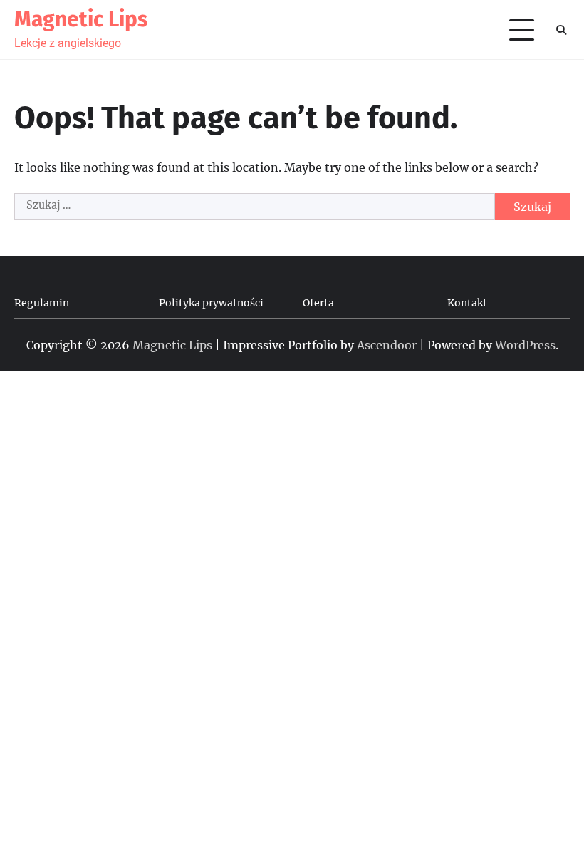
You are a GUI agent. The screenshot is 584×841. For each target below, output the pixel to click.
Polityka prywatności (211, 302)
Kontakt (467, 302)
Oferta (318, 302)
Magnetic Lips (80, 19)
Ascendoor (387, 345)
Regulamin (41, 302)
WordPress (525, 345)
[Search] (561, 29)
